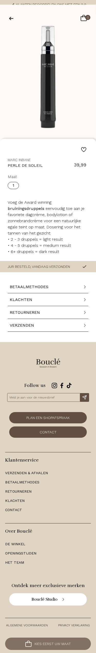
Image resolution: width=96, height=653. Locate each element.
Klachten (15, 501)
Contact (48, 432)
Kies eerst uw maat (53, 644)
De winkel (15, 544)
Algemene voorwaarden (27, 625)
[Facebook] (62, 385)
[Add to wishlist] (83, 149)
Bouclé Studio (44, 599)
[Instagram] (54, 385)
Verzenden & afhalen (26, 473)
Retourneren (18, 491)
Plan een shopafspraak (48, 418)
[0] (84, 18)
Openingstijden (20, 553)
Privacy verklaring (74, 625)
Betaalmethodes (22, 482)
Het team (14, 562)
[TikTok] (69, 385)
